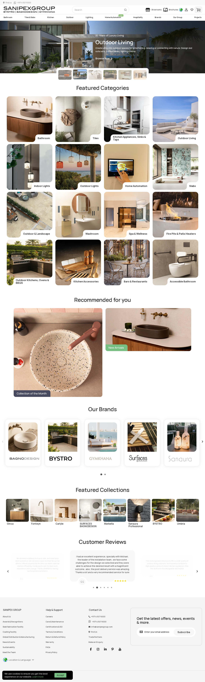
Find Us (94, 632)
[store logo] (29, 10)
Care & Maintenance (55, 622)
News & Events (9, 642)
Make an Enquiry (96, 642)
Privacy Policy (51, 652)
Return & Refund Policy (55, 637)
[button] (103, 58)
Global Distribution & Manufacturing (18, 637)
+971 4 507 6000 (98, 617)
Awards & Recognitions (13, 622)
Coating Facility (9, 632)
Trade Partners (95, 637)
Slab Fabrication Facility (13, 627)
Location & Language (20, 659)
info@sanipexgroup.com (102, 627)
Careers (49, 617)
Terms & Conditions (54, 632)
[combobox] (100, 10)
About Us (7, 617)
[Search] (125, 9)
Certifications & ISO (54, 627)
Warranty (50, 642)
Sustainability (9, 647)
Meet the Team (9, 652)
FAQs (48, 647)
